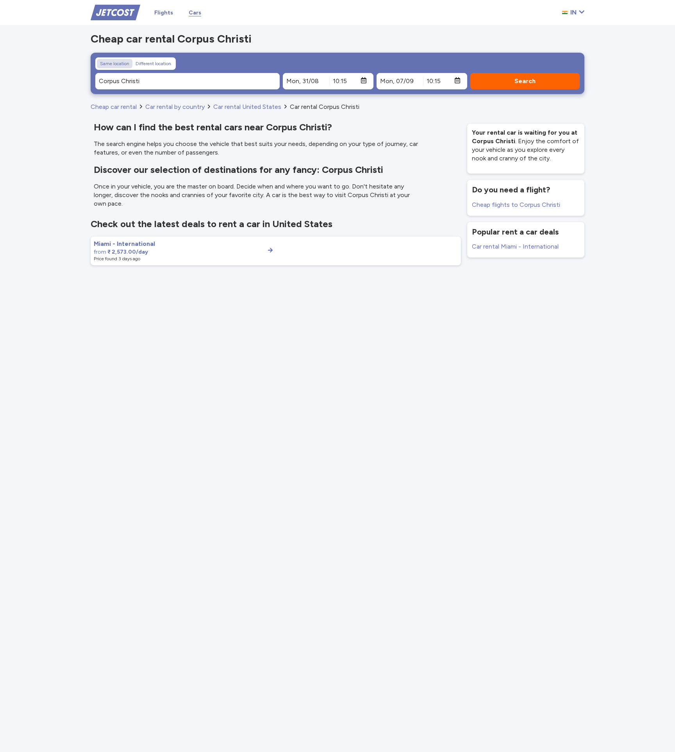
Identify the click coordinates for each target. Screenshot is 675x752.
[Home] (115, 12)
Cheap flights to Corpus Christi (516, 204)
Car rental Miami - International (515, 246)
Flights (163, 12)
